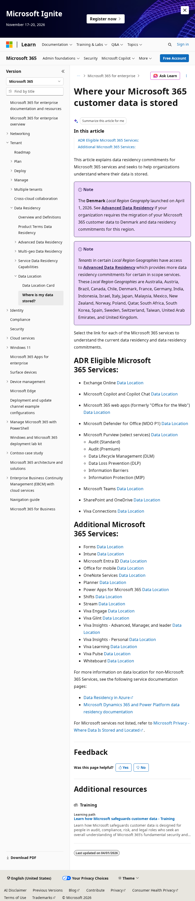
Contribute (95, 890)
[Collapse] (63, 71)
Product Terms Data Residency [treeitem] (35, 229)
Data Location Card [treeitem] (38, 285)
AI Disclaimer (15, 890)
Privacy (117, 890)
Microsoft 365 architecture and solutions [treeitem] (36, 465)
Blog (72, 890)
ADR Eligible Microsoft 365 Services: (108, 140)
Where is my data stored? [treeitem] (37, 298)
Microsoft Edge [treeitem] (23, 390)
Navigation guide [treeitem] (25, 499)
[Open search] (170, 44)
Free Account (174, 58)
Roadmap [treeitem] (22, 152)
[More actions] (186, 76)
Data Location (130, 383)
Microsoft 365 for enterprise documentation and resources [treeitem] (35, 105)
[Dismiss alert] (185, 10)
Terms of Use (15, 897)
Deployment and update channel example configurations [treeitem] (31, 406)
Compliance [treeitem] (20, 319)
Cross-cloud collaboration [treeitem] (36, 198)
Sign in (183, 44)
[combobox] (34, 81)
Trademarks (42, 897)
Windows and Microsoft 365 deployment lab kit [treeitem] (33, 440)
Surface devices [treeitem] (23, 372)
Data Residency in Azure (107, 697)
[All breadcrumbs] (78, 76)
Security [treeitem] (17, 328)
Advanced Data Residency (128, 208)
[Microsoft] (9, 44)
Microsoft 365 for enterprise (111, 75)
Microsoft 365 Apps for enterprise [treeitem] (29, 359)
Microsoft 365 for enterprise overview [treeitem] (34, 121)
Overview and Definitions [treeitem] (39, 217)
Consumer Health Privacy (153, 890)
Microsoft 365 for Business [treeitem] (32, 509)
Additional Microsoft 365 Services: (107, 146)
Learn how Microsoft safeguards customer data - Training (124, 818)
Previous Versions (48, 890)
